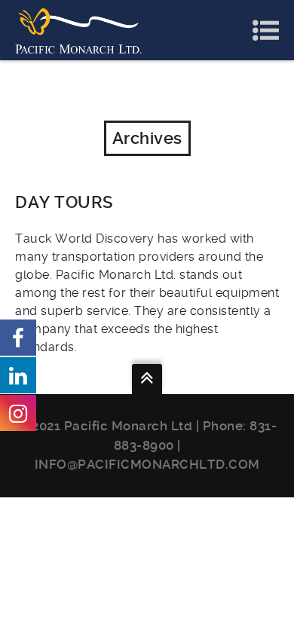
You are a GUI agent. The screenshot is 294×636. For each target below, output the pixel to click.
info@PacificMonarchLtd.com (147, 464)
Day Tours (64, 202)
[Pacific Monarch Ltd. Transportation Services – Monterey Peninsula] (78, 30)
